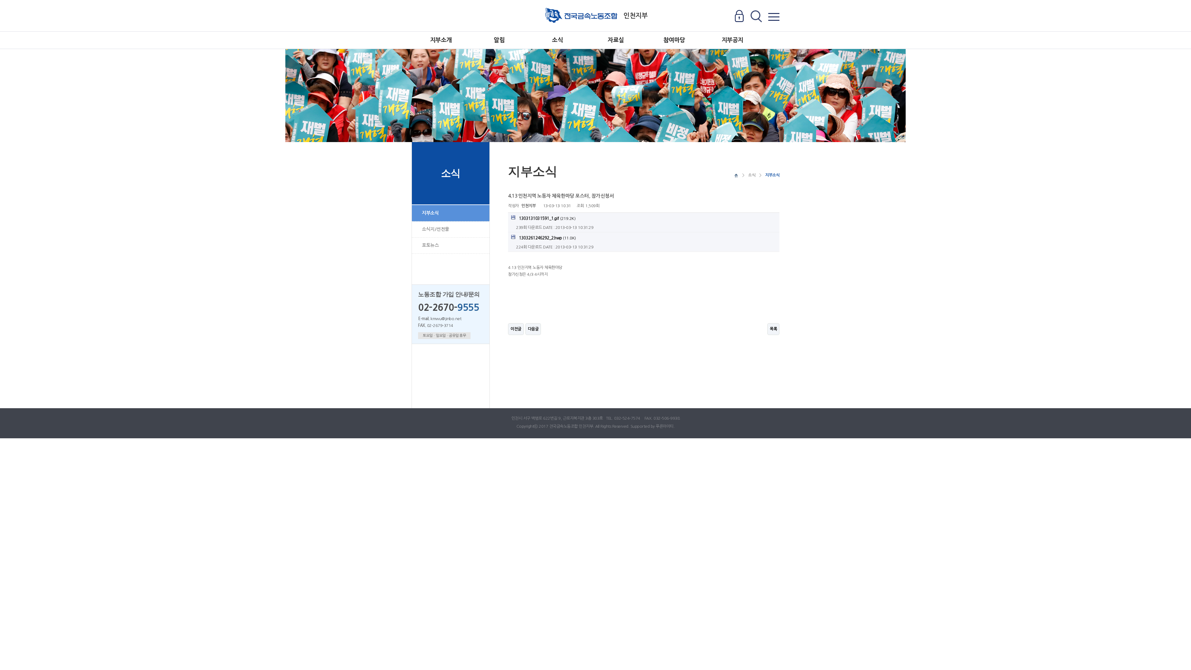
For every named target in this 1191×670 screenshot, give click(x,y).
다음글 (533, 329)
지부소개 (441, 40)
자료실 (616, 40)
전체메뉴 (773, 17)
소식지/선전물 (435, 229)
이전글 (516, 329)
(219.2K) (547, 219)
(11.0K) (547, 238)
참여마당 (674, 40)
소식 (557, 40)
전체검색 (756, 17)
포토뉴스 (430, 245)
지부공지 (732, 40)
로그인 (739, 17)
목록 (773, 329)
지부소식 (430, 213)
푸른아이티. (665, 426)
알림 (499, 40)
